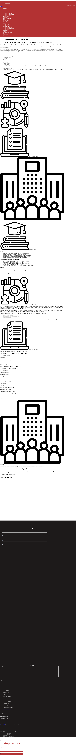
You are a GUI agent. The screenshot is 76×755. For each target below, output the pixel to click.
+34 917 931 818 (3, 721)
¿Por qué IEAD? (7, 24)
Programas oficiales (8, 15)
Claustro (5, 17)
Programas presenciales (9, 14)
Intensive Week (6, 16)
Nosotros (5, 8)
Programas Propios (8, 13)
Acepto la (8, 749)
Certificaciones (6, 20)
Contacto (5, 21)
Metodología (7, 25)
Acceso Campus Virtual (71, 5)
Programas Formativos (7, 26)
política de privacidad (10, 749)
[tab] (32, 85)
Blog (4, 19)
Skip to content (3, 0)
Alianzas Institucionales (7, 18)
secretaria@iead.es (4, 716)
